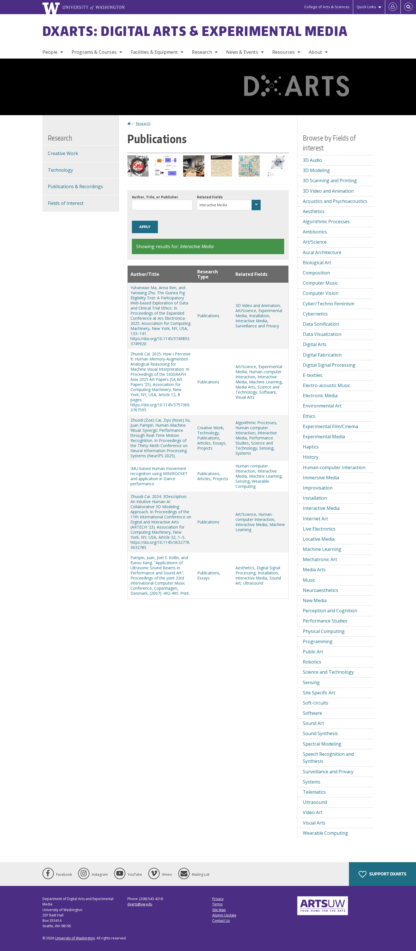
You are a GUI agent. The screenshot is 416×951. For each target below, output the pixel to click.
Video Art (312, 812)
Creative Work (210, 427)
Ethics (309, 416)
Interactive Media (251, 320)
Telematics (314, 792)
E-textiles (312, 375)
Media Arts (245, 387)
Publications (208, 315)
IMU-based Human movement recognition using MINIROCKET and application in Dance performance (159, 476)
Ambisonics (315, 232)
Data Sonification (321, 324)
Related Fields (210, 197)
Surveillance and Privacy (257, 326)
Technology (208, 432)
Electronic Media (320, 395)
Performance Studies (325, 621)
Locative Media (318, 539)
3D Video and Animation (257, 305)
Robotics (312, 662)
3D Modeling (316, 170)
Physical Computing (324, 631)
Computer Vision (320, 293)
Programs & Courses (94, 52)
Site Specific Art (319, 693)
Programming (318, 641)
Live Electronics (319, 529)
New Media (315, 600)
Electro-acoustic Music (326, 385)
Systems (243, 453)
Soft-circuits (315, 703)
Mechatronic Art (320, 559)
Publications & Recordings (75, 186)
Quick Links (366, 7)
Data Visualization (322, 334)
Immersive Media (321, 478)
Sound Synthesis (320, 733)
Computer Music (320, 283)
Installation (259, 315)
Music (309, 580)
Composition (316, 273)
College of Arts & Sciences (326, 7)
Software (267, 392)
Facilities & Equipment (154, 52)
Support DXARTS (387, 873)
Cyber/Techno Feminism (328, 303)
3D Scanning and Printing (330, 180)
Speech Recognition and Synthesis (328, 758)
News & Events (242, 52)
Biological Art (317, 262)
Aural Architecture (322, 252)
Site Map (219, 909)
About (315, 52)
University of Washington (75, 938)
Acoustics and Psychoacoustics (335, 201)
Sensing (266, 448)
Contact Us (221, 920)
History (310, 457)
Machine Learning (265, 382)
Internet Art (315, 519)
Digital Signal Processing (329, 365)
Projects (205, 448)
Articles (204, 443)
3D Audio (312, 160)
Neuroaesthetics (320, 590)
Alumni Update (224, 915)
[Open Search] (408, 7)
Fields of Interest (65, 203)
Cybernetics (315, 314)
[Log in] (392, 7)
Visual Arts (244, 397)
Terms (217, 904)
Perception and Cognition (330, 610)
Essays (219, 443)
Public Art (313, 652)
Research (202, 52)
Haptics (311, 447)
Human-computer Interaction (251, 430)
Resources (283, 52)
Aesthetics (244, 567)
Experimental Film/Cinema (330, 426)
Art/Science (245, 310)
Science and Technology (257, 389)
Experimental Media (324, 436)
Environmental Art (322, 406)
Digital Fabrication (322, 355)
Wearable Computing (252, 483)
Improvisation (318, 488)
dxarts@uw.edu (139, 904)
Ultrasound (253, 583)
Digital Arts (315, 344)
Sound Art (313, 723)
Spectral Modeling (322, 744)
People (49, 52)
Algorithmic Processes (255, 422)
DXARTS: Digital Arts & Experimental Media (195, 30)
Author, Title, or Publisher (155, 197)
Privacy (218, 898)
